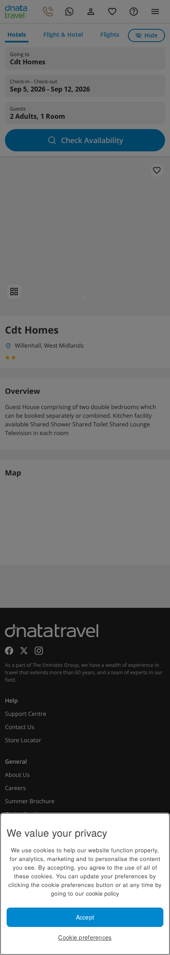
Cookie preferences (84, 937)
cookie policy (102, 893)
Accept (85, 917)
